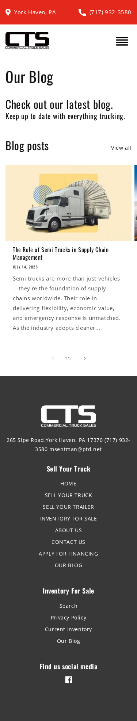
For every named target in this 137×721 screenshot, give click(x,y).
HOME (68, 483)
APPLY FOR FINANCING (68, 553)
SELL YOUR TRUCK (68, 495)
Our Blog (68, 640)
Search (69, 605)
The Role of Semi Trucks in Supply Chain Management (61, 253)
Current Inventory (68, 629)
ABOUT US (68, 530)
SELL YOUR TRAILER (68, 506)
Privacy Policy (68, 617)
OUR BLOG (69, 565)
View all (121, 147)
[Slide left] (53, 358)
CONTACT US (68, 541)
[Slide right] (85, 358)
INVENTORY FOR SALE (68, 518)
